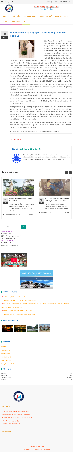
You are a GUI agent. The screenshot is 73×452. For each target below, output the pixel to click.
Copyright (26, 449)
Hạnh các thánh (61, 16)
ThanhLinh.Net (5, 350)
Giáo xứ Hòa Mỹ (6, 357)
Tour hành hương (29, 16)
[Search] (23, 227)
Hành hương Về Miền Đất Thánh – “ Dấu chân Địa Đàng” (20, 300)
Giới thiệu (49, 2)
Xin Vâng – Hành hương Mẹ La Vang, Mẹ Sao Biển (17, 310)
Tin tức (4, 22)
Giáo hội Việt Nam (10, 214)
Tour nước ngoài (45, 16)
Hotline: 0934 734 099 (61, 2)
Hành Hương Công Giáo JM (51, 131)
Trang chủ (6, 16)
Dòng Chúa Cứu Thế (7, 364)
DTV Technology (45, 449)
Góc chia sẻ (16, 22)
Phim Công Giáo (6, 360)
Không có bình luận (31, 131)
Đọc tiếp (31, 214)
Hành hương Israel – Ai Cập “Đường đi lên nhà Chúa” (19, 314)
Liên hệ (26, 22)
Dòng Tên (4, 346)
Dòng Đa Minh (5, 353)
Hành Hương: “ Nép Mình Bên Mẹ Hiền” (14, 297)
